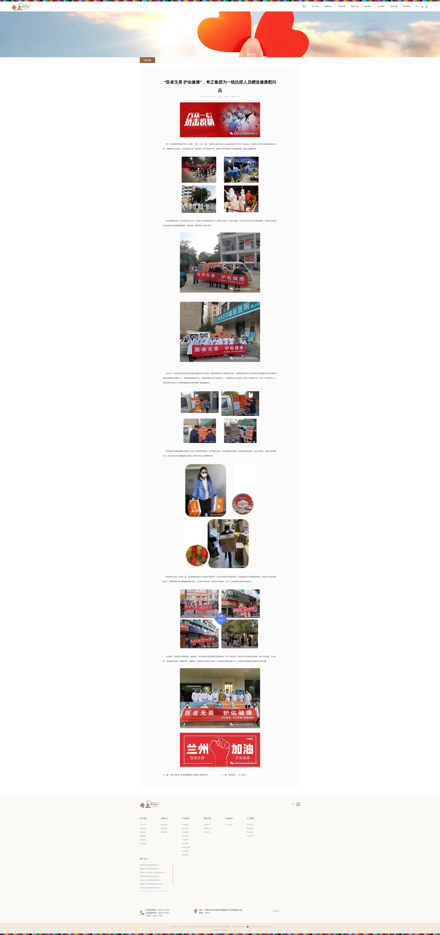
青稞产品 (207, 825)
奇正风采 (250, 832)
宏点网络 (223, 930)
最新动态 (164, 825)
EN (417, 6)
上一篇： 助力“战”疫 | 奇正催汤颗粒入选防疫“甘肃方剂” (185, 775)
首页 (149, 38)
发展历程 (143, 836)
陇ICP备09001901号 (239, 927)
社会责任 (229, 818)
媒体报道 (164, 828)
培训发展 (250, 828)
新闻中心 (164, 818)
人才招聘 (250, 836)
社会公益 (164, 38)
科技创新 (143, 843)
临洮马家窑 (186, 847)
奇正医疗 (185, 840)
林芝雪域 (185, 855)
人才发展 (250, 818)
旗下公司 (143, 859)
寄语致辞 (143, 832)
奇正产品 (207, 818)
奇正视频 (164, 832)
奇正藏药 (185, 825)
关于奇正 (143, 818)
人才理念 (250, 825)
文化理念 (143, 828)
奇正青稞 (185, 836)
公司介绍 (143, 825)
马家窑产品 (208, 828)
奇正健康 (185, 832)
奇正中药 (185, 828)
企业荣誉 (143, 840)
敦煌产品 (207, 832)
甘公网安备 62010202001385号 (260, 927)
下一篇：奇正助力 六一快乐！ (234, 775)
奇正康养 (185, 843)
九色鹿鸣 (185, 851)
